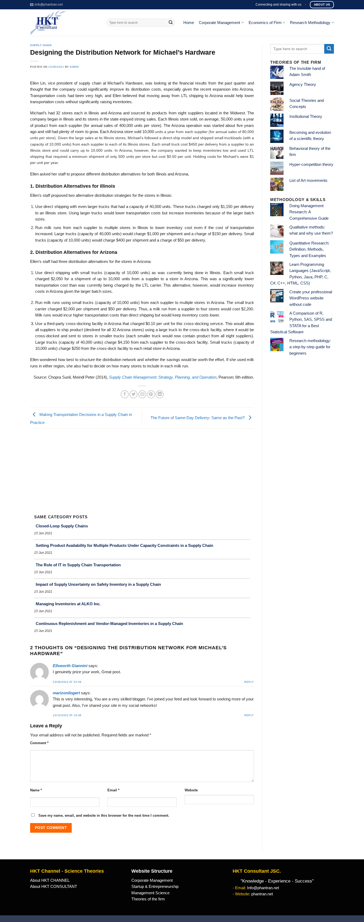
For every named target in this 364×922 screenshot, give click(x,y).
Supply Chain (40, 45)
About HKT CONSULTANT (53, 886)
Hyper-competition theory (311, 164)
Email (113, 790)
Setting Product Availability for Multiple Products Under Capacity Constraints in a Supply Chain (124, 545)
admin (74, 66)
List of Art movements (308, 180)
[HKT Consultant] (64, 22)
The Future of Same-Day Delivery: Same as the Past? (198, 418)
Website (191, 790)
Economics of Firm (265, 23)
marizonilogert (66, 693)
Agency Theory (302, 84)
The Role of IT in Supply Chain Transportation (78, 565)
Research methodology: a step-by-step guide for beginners (310, 347)
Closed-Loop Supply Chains (62, 526)
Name (36, 790)
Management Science (150, 893)
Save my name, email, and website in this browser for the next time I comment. (103, 815)
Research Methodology (310, 23)
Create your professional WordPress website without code (310, 298)
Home (188, 23)
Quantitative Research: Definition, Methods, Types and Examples (309, 249)
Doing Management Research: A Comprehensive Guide (309, 212)
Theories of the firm (148, 899)
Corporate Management (219, 23)
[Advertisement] (142, 468)
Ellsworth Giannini (70, 666)
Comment (39, 743)
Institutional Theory (305, 116)
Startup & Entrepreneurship (155, 886)
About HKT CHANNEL (50, 880)
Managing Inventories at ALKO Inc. (68, 604)
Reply (249, 681)
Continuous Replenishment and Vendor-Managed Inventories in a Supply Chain (109, 623)
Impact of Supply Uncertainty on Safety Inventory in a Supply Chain (98, 584)
